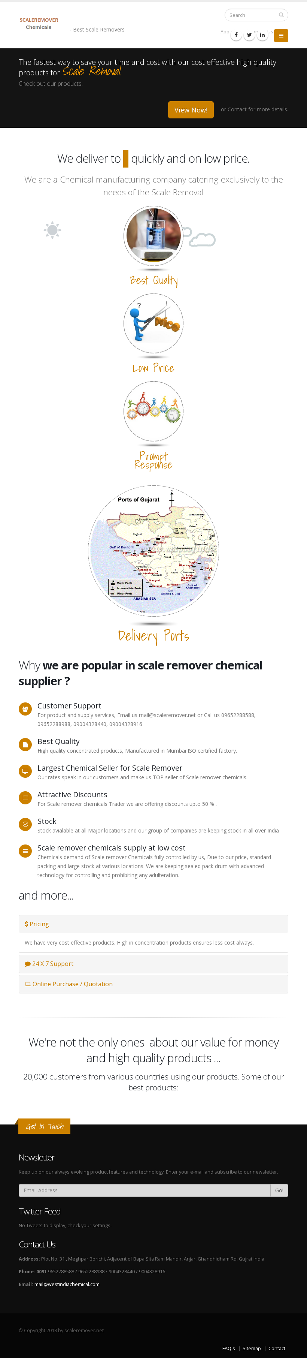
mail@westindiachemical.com (67, 1284)
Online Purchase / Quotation (72, 984)
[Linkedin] (262, 34)
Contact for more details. (258, 109)
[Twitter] (249, 34)
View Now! (190, 109)
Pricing (38, 924)
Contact (276, 1348)
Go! (279, 1190)
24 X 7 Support (52, 964)
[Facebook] (236, 34)
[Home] (44, 23)
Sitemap (252, 1348)
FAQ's (228, 1348)
